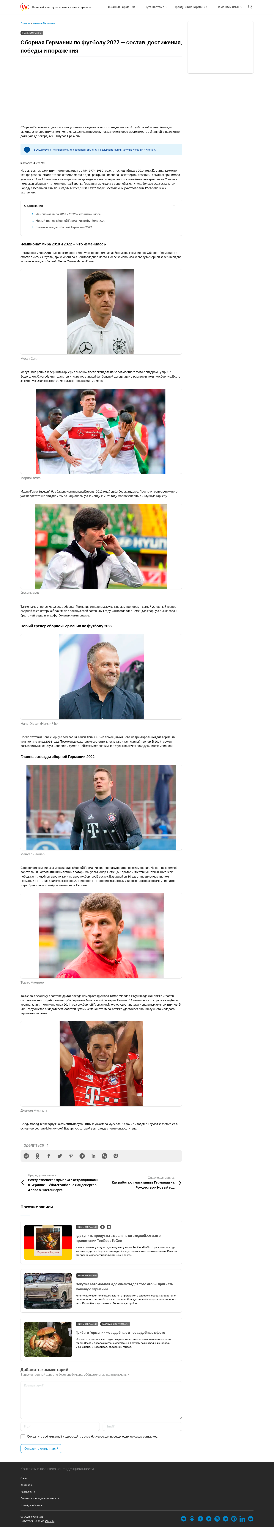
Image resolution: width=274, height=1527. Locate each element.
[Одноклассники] (37, 1156)
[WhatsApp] (104, 1156)
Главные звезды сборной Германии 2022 (64, 227)
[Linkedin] (93, 1156)
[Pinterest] (71, 1156)
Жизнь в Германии (121, 7)
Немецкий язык (228, 7)
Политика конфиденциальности (40, 1498)
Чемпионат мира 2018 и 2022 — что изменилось (68, 214)
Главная (26, 23)
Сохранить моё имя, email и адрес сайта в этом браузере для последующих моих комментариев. (92, 1436)
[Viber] (116, 1156)
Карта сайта (28, 1491)
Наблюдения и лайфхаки (115, 1324)
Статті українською (32, 1505)
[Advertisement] (101, 88)
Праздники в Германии (190, 7)
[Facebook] (48, 1156)
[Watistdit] (24, 7)
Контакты (26, 1484)
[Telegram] (82, 1156)
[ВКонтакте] (26, 1156)
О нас (24, 1478)
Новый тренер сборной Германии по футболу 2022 (70, 220)
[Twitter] (60, 1156)
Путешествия (154, 7)
